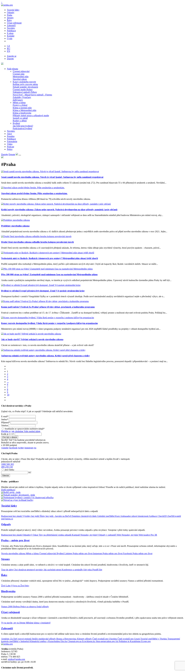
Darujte (10, 58)
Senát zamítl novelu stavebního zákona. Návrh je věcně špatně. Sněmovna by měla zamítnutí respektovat (52, 177)
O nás (9, 38)
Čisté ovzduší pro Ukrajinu (105, 639)
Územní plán (18, 74)
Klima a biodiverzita (22, 113)
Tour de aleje (7, 569)
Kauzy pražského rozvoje (24, 82)
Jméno (4, 419)
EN (8, 51)
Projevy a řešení (20, 105)
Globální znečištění (106, 516)
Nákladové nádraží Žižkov (25, 92)
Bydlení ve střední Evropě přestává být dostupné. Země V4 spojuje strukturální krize (43, 291)
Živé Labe (6, 585)
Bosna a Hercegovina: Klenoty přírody (74, 639)
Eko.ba (64, 641)
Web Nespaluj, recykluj (128, 535)
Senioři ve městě (20, 118)
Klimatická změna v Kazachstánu (45, 641)
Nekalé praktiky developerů (25, 87)
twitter (21, 448)
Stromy (10, 17)
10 (8, 395)
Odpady (10, 12)
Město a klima (19, 102)
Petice (9, 149)
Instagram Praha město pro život (108, 553)
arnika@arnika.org (16, 659)
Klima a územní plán (22, 107)
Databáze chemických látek (84, 516)
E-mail (4, 416)
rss (35, 448)
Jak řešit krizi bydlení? (23, 126)
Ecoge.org (146, 641)
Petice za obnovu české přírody (34, 606)
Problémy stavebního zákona (15, 226)
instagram (28, 448)
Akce (9, 133)
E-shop (10, 33)
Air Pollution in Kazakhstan (128, 641)
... (8, 382)
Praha (9, 15)
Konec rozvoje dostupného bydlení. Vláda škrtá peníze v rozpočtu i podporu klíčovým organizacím (49, 323)
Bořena (16, 606)
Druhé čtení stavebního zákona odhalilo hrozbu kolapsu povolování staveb (37, 242)
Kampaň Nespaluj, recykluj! (85, 535)
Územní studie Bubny (23, 89)
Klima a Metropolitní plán (24, 110)
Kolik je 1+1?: (7, 434)
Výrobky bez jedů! (31, 516)
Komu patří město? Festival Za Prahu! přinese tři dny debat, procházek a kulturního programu (48, 307)
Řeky (9, 20)
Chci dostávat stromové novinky (29, 569)
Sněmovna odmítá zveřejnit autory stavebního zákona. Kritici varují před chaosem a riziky (45, 355)
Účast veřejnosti (14, 23)
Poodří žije (97, 569)
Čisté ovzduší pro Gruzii (129, 639)
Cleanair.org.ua (75, 641)
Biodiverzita (8, 591)
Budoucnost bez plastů (11, 516)
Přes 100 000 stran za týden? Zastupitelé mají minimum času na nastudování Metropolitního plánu (49, 274)
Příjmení (5, 422)
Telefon (4, 425)
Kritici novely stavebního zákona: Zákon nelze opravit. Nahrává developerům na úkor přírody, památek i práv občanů (59, 209)
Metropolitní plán (20, 76)
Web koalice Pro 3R (148, 535)
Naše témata (12, 69)
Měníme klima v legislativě (38, 623)
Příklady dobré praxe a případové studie (31, 115)
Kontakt (10, 36)
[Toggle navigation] (20, 155)
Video (9, 144)
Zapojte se (11, 56)
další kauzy (18, 100)
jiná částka (9, 469)
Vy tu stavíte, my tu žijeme (13, 623)
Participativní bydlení (22, 128)
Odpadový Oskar (30, 535)
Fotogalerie (12, 141)
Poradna (10, 136)
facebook (13, 448)
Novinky (11, 28)
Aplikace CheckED (158, 516)
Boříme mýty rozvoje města (25, 84)
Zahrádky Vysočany (22, 97)
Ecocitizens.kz (89, 641)
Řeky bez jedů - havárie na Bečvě (56, 516)
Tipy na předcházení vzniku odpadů (55, 535)
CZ (8, 46)
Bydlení (16, 123)
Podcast (10, 146)
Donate (12, 154)
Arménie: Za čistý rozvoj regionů (16, 639)
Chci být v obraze (9, 437)
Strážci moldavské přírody (44, 639)
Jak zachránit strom (53, 569)
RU (8, 48)
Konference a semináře (72, 569)
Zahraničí (11, 25)
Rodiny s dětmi (20, 120)
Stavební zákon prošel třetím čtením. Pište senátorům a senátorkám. (34, 193)
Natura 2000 (7, 606)
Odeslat (5, 475)
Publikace (11, 30)
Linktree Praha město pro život (78, 553)
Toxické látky (13, 10)
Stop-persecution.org (105, 641)
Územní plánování (21, 71)
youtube (5, 448)
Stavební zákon (20, 79)
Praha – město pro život (15, 540)
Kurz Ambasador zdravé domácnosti (132, 516)
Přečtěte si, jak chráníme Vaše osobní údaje (20, 431)
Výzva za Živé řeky (20, 585)
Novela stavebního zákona (13, 553)
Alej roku (87, 569)
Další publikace (8, 489)
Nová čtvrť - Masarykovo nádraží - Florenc (32, 94)
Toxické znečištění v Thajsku (154, 639)
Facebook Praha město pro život (137, 553)
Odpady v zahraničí (107, 535)
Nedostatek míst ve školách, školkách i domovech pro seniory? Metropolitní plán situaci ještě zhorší (49, 258)
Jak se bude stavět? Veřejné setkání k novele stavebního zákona (32, 339)
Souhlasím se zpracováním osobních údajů (25, 428)
